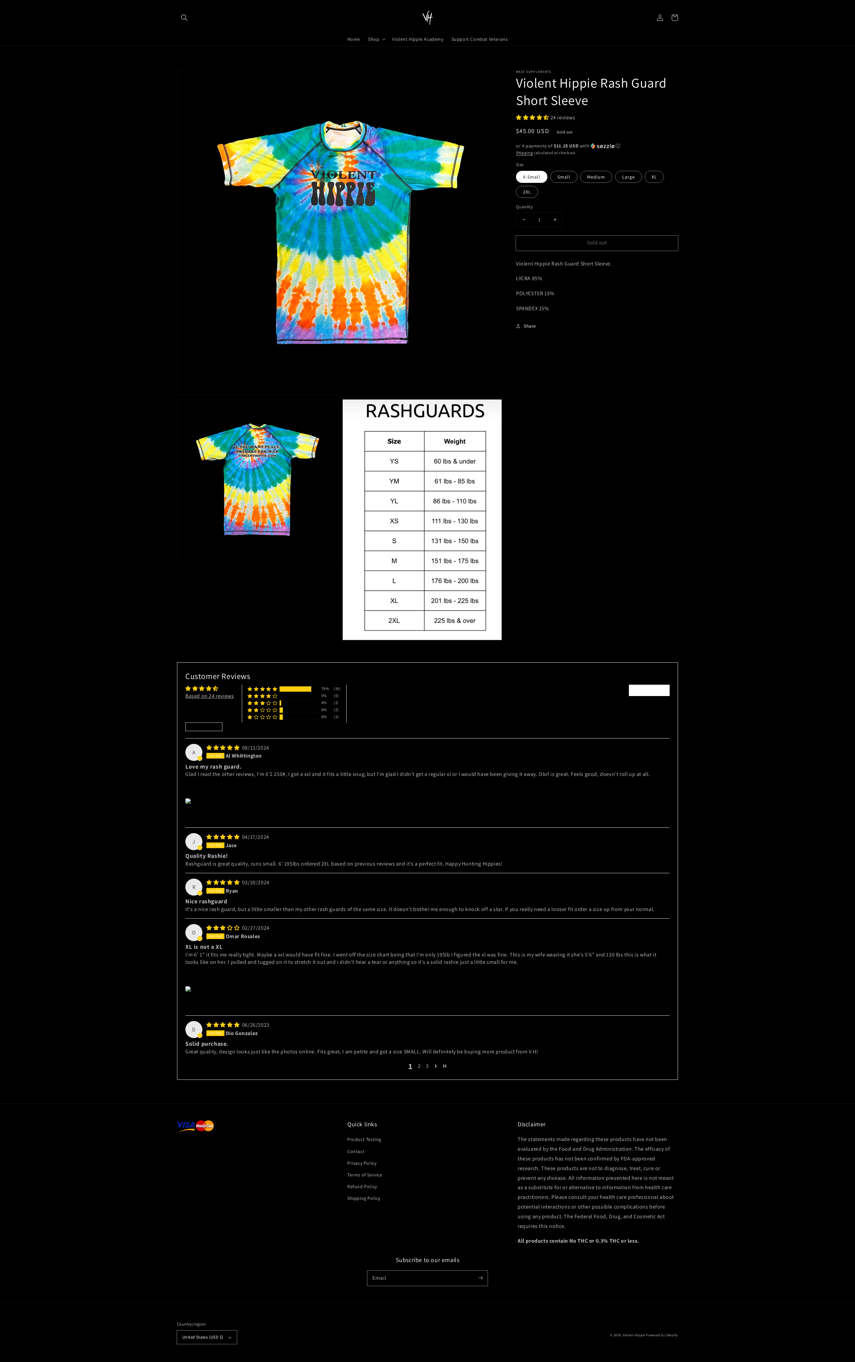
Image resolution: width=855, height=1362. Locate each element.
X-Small (531, 177)
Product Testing (364, 1139)
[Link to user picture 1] (189, 801)
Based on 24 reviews (209, 695)
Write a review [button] (649, 690)
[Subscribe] (480, 1278)
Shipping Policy (363, 1198)
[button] (184, 17)
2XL (527, 192)
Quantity (524, 207)
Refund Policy (362, 1186)
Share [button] (530, 326)
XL (654, 177)
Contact (355, 1151)
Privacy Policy (361, 1163)
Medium (596, 177)
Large (628, 177)
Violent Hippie (634, 1335)
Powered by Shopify (662, 1335)
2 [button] (419, 1065)
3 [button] (427, 1065)
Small (563, 177)
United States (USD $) (202, 1337)
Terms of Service (364, 1175)
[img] (223, 747)
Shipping (524, 152)
